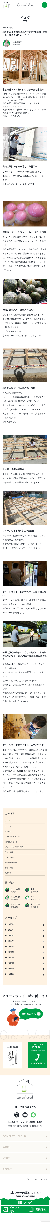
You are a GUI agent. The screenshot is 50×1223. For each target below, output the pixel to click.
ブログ (28, 1202)
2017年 (10, 974)
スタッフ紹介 (9, 857)
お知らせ (8, 831)
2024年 (10, 935)
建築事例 (8, 873)
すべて (7, 821)
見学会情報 (9, 852)
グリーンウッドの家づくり (14, 847)
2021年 (10, 952)
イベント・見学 (15, 1209)
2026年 (10, 924)
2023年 (10, 940)
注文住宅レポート (11, 842)
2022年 (10, 946)
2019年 (10, 963)
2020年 (10, 957)
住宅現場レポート (11, 862)
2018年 (10, 968)
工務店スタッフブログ (13, 836)
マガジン (8, 826)
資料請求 (40, 1209)
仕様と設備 (9, 868)
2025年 (10, 929)
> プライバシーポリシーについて (36, 1179)
